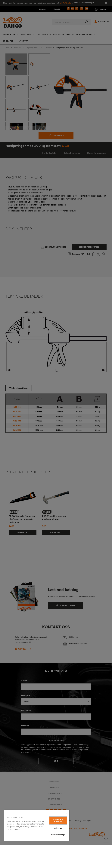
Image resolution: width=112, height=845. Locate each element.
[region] (36, 825)
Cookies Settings (58, 834)
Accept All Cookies (58, 820)
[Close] (66, 813)
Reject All (58, 828)
